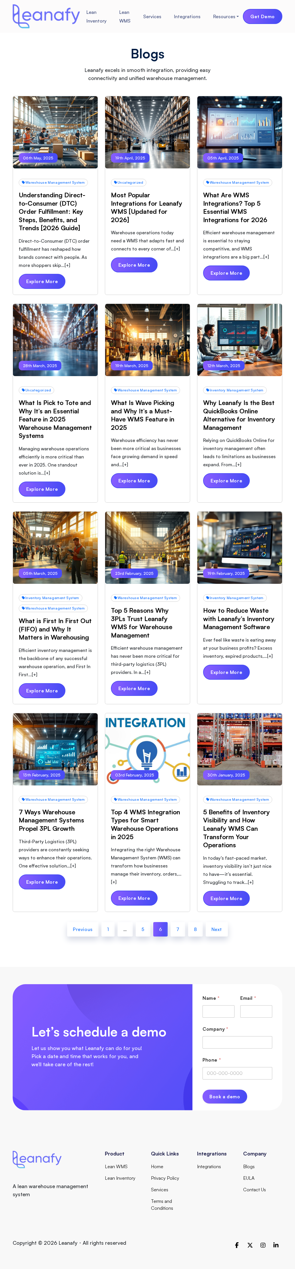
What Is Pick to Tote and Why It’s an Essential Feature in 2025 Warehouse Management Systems (55, 419)
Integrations (187, 16)
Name (211, 998)
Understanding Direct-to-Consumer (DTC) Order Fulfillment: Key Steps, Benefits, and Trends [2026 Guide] (52, 211)
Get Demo (262, 16)
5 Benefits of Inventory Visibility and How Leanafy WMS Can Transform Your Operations (236, 828)
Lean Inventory (96, 16)
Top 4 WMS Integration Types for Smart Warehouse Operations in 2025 (145, 824)
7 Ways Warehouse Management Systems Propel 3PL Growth (51, 820)
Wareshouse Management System (55, 182)
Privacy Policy (165, 1178)
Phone (212, 1060)
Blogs (249, 1166)
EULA (248, 1178)
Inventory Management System (237, 390)
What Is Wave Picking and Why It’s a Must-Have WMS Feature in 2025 (142, 415)
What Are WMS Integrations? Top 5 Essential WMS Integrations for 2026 (235, 207)
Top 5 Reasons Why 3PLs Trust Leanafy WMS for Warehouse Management (141, 622)
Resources (224, 16)
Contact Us (254, 1189)
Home (157, 1166)
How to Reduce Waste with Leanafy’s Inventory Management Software (239, 618)
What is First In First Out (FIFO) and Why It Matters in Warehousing (55, 629)
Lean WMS (125, 16)
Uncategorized (130, 182)
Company (215, 1029)
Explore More (42, 281)
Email (248, 998)
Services (152, 16)
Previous (83, 929)
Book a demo (224, 1096)
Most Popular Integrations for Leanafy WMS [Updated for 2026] (146, 207)
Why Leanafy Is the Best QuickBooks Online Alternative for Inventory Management (239, 415)
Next (216, 929)
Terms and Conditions (162, 1204)
